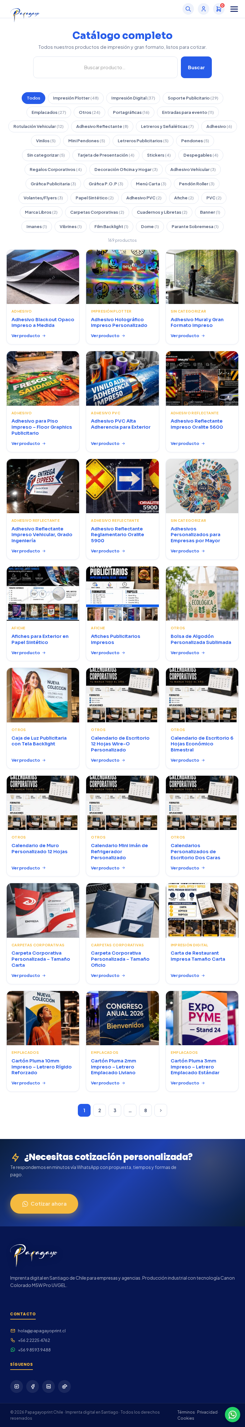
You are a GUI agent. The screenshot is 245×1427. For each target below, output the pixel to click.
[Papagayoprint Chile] (25, 9)
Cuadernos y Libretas (162, 212)
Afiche (184, 197)
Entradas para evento (188, 112)
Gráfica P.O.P (106, 183)
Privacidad (207, 1412)
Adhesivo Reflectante (102, 126)
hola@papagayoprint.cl (42, 1330)
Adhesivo (219, 126)
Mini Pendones (86, 140)
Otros (89, 112)
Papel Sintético (95, 197)
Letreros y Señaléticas (167, 126)
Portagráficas (131, 112)
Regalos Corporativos (56, 169)
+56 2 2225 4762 (34, 1340)
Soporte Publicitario (193, 97)
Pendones (195, 140)
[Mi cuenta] (203, 9)
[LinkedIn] (48, 1386)
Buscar (196, 67)
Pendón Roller (196, 183)
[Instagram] (16, 1386)
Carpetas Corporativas (97, 212)
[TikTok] (64, 1386)
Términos (186, 1412)
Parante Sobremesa (195, 226)
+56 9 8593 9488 (34, 1349)
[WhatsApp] (232, 1414)
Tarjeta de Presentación (106, 155)
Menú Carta (151, 183)
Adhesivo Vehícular (193, 169)
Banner (210, 212)
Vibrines (71, 226)
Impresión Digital (133, 97)
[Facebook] (32, 1386)
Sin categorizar (46, 155)
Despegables (200, 155)
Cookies (185, 1418)
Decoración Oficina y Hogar (126, 169)
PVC (213, 197)
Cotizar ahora (49, 1203)
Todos (33, 97)
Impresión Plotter (76, 97)
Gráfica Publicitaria (53, 183)
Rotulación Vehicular (38, 126)
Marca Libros (41, 212)
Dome (150, 226)
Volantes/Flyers (43, 197)
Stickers (159, 155)
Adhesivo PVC (143, 197)
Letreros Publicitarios (143, 140)
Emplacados (49, 112)
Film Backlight (111, 226)
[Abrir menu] (234, 9)
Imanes (36, 226)
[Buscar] (188, 9)
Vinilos (46, 140)
